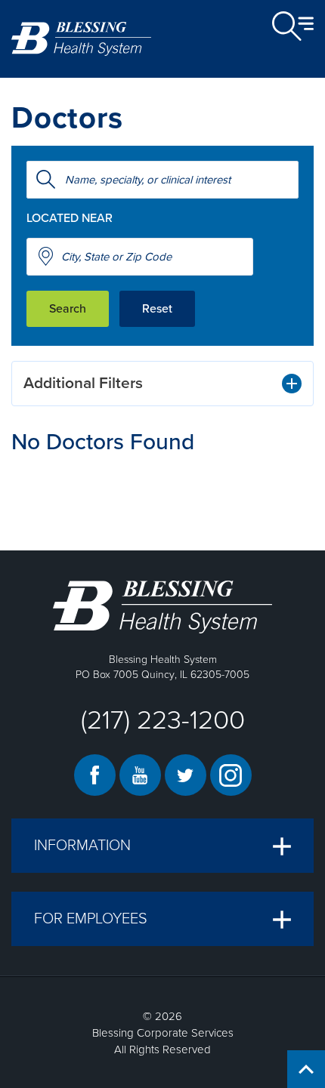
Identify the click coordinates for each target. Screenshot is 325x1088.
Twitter (185, 775)
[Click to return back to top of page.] (306, 1069)
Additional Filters (83, 383)
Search (67, 308)
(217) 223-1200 (163, 720)
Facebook (95, 775)
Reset (157, 308)
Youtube (140, 775)
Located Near (69, 218)
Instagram (231, 775)
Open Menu (293, 26)
